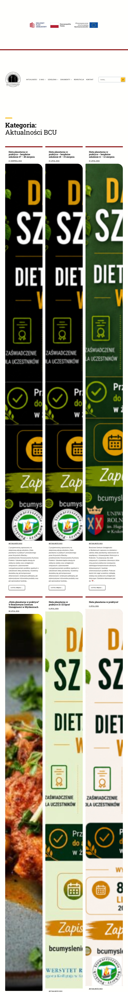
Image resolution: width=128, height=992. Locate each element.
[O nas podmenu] (45, 79)
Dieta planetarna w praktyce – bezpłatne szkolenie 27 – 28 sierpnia (22, 154)
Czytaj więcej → (17, 587)
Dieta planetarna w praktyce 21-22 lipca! (59, 603)
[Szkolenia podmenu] (57, 79)
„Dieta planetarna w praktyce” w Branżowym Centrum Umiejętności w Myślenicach (24, 604)
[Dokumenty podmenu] (71, 79)
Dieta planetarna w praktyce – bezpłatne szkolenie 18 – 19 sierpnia (61, 154)
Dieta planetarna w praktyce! (103, 602)
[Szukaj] (123, 79)
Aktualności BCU (15, 543)
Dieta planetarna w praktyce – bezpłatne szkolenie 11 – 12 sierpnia (101, 154)
